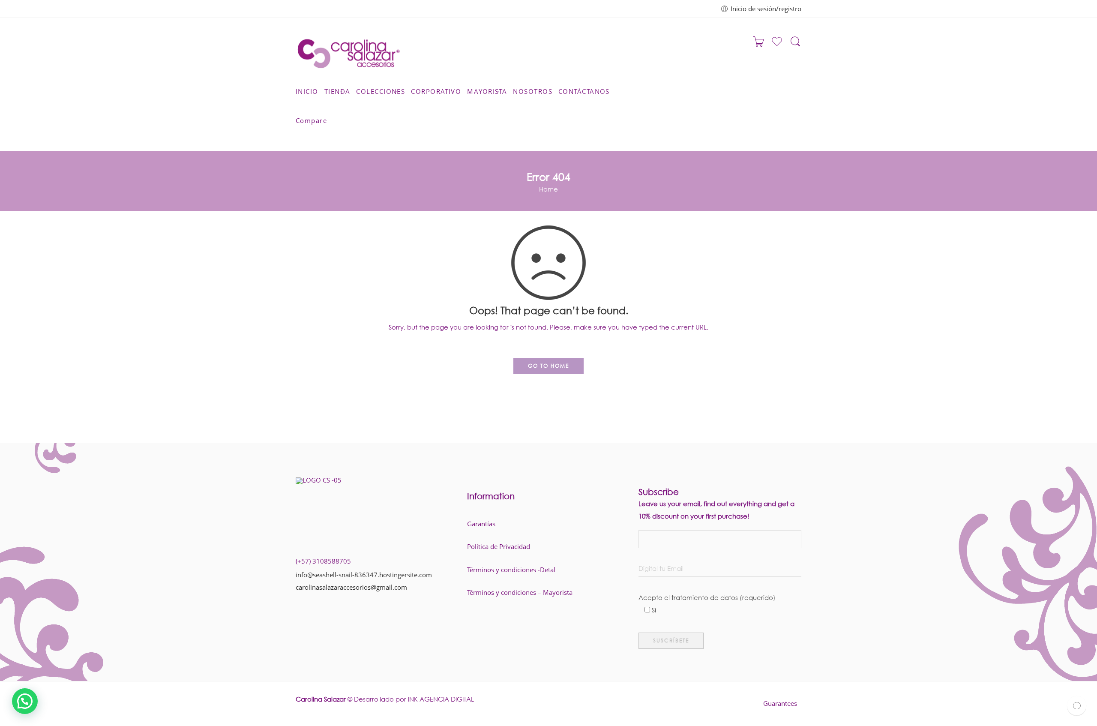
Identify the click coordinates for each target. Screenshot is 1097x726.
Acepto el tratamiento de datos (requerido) (707, 599)
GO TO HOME (548, 366)
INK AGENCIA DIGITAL (441, 699)
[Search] (795, 45)
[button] (25, 701)
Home (548, 189)
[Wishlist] (777, 45)
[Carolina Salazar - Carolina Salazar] (349, 51)
